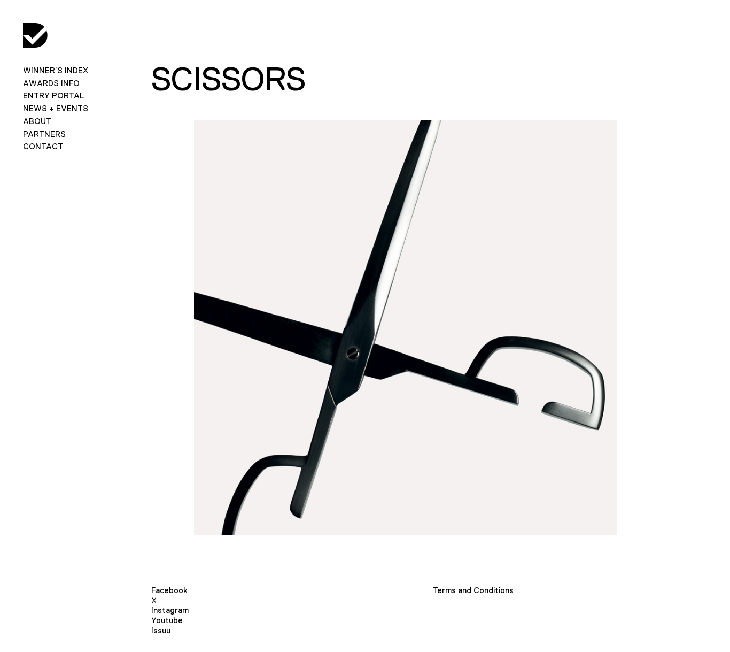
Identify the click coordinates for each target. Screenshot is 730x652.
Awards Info (51, 83)
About (37, 121)
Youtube (167, 620)
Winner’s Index (55, 70)
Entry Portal (53, 95)
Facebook (169, 590)
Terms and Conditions (473, 590)
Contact (43, 146)
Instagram (170, 610)
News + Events (55, 108)
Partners (44, 134)
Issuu (160, 630)
